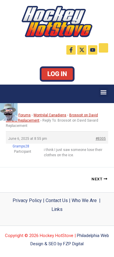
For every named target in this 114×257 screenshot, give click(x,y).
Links (57, 209)
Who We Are (84, 200)
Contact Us (57, 200)
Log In (57, 74)
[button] (103, 92)
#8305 (101, 139)
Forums (24, 115)
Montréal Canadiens (50, 115)
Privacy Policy (27, 200)
